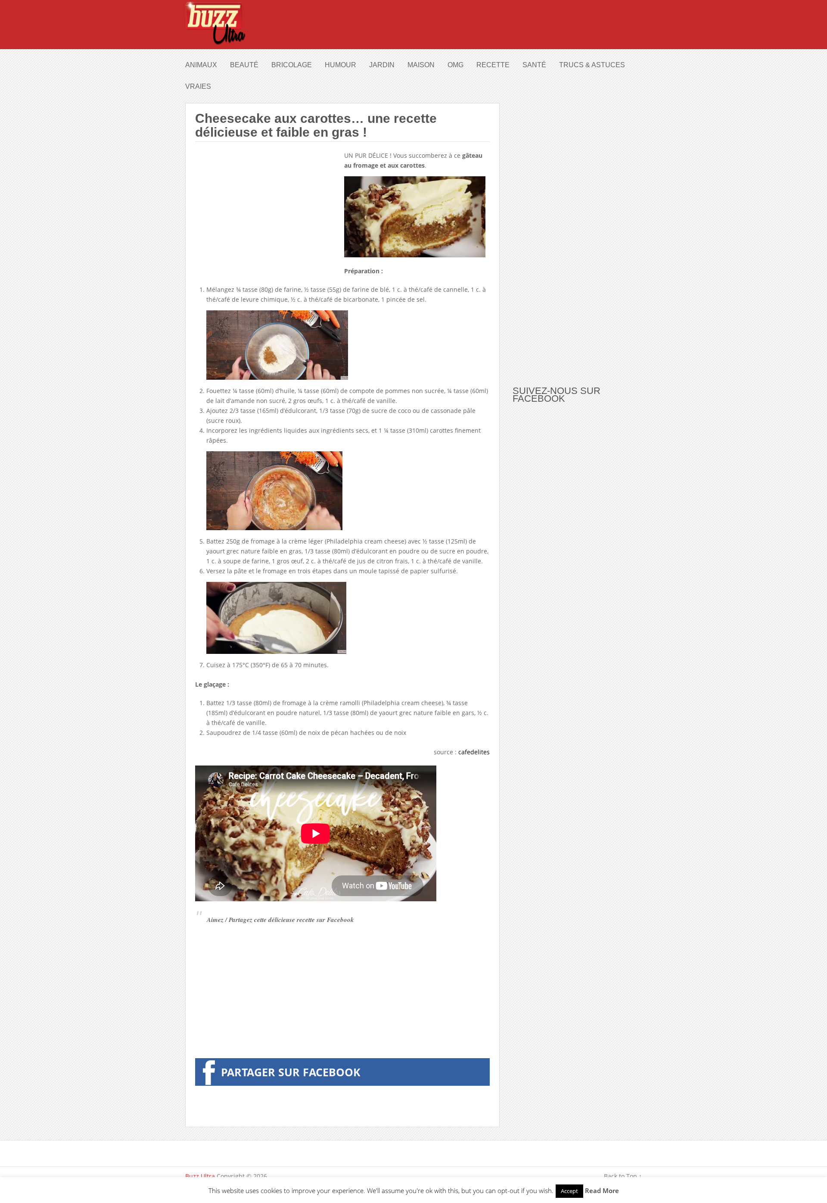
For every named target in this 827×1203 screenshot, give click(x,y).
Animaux (201, 65)
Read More (602, 1190)
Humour (340, 65)
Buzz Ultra (200, 1176)
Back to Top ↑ (623, 1176)
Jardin (382, 65)
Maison (421, 65)
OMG (455, 65)
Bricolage (291, 65)
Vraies (198, 86)
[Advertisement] (267, 210)
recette (493, 65)
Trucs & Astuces (592, 65)
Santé (534, 65)
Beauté (244, 65)
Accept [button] (569, 1191)
